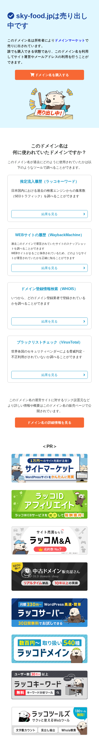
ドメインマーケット (70, 40)
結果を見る (49, 214)
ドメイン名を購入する (52, 75)
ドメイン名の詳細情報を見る (49, 422)
